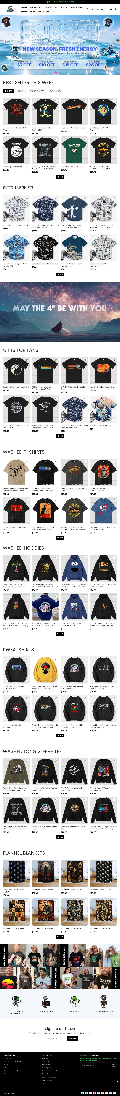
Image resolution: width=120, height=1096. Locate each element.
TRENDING (48, 7)
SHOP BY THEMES (28, 11)
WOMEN (64, 7)
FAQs (43, 1083)
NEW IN (24, 7)
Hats (5, 1074)
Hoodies (6, 1065)
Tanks (6, 1068)
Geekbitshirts (11, 1093)
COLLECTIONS (76, 7)
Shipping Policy (47, 1068)
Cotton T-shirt (8, 1058)
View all (60, 177)
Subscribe (72, 1038)
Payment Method (47, 1080)
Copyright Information (49, 1077)
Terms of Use (46, 1074)
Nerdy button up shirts (11, 1071)
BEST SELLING (35, 7)
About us (45, 1058)
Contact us (45, 1061)
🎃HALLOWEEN (44, 11)
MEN (56, 7)
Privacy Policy (46, 1065)
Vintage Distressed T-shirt (12, 1061)
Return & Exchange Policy (50, 1071)
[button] (87, 9)
